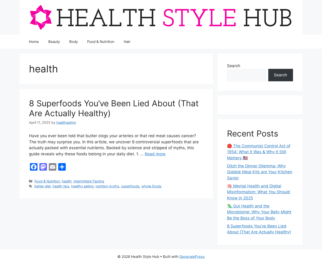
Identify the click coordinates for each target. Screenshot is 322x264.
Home (34, 41)
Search (233, 65)
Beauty (54, 41)
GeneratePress (192, 256)
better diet (42, 186)
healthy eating (82, 186)
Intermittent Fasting (89, 181)
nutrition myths (107, 186)
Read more (155, 154)
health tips (61, 186)
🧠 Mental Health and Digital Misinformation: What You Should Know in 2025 (258, 192)
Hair (127, 41)
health (67, 181)
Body (73, 41)
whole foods (151, 186)
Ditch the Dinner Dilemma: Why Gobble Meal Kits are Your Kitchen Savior (259, 172)
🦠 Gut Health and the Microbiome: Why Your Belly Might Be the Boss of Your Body (259, 212)
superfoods (130, 186)
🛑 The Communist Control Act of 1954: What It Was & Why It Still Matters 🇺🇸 (258, 152)
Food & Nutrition (100, 41)
